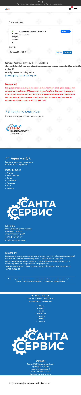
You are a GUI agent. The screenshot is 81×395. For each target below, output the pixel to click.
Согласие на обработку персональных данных (50, 279)
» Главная (9, 173)
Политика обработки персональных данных (21, 279)
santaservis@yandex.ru (38, 4)
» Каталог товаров (12, 176)
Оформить (67, 52)
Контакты (9, 188)
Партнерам (10, 183)
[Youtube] (39, 2)
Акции (8, 186)
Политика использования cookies (55, 281)
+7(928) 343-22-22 (24, 4)
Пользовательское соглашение (33, 281)
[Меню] (75, 9)
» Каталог (40, 308)
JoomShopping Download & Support (21, 75)
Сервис (8, 178)
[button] (70, 9)
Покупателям (10, 181)
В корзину (59, 52)
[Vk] (42, 2)
